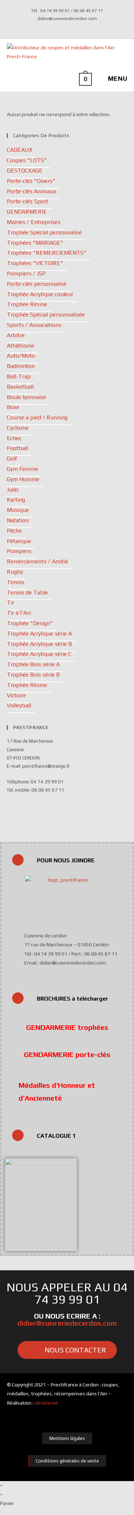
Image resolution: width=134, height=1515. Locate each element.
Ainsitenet (46, 1403)
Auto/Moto (21, 355)
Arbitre (16, 335)
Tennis (15, 582)
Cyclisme (18, 427)
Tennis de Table (27, 592)
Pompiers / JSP (26, 273)
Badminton (21, 366)
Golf (12, 458)
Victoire (16, 695)
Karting (16, 499)
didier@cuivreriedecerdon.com (67, 1323)
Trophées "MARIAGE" (35, 242)
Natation (18, 520)
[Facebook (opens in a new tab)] (72, 26)
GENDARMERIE (27, 211)
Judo (13, 489)
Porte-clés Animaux (31, 191)
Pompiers (19, 551)
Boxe (13, 407)
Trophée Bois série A (33, 664)
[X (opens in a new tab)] (63, 26)
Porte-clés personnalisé (36, 283)
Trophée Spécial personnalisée (46, 314)
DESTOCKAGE (25, 170)
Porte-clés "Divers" (31, 181)
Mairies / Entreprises (33, 222)
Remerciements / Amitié (37, 561)
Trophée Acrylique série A (39, 633)
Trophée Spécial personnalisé (44, 232)
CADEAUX (20, 149)
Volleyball (19, 705)
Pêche (14, 530)
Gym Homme (23, 479)
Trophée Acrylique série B (39, 644)
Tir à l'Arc (19, 612)
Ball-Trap (19, 376)
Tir (10, 602)
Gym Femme (22, 468)
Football (17, 448)
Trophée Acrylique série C (39, 654)
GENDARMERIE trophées (67, 1027)
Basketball (20, 386)
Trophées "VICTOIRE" (35, 263)
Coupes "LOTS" (27, 160)
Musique (18, 510)
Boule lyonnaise (26, 397)
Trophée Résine (27, 304)
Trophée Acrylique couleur (40, 294)
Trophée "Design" (30, 623)
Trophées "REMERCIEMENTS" (46, 252)
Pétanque (19, 541)
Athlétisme (20, 345)
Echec (14, 438)
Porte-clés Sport (27, 201)
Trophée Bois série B (33, 674)
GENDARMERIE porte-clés (67, 1054)
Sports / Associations (34, 325)
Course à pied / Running (37, 417)
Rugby (15, 571)
